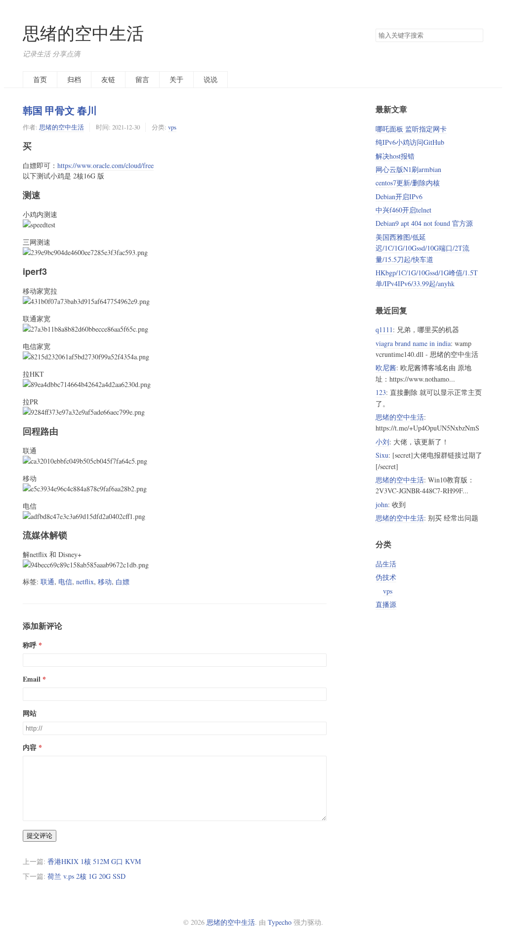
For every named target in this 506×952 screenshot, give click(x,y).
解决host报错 (395, 156)
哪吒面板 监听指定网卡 (411, 128)
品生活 (386, 563)
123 (381, 392)
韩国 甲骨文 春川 (60, 110)
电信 (65, 581)
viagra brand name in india (413, 343)
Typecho (280, 922)
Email (32, 679)
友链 (108, 79)
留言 (142, 79)
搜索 (475, 36)
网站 (30, 713)
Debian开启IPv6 (399, 196)
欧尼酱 (386, 367)
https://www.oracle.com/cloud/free (105, 165)
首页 (40, 79)
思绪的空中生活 (83, 32)
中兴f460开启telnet (403, 210)
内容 (30, 747)
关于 (176, 79)
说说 (210, 79)
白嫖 (122, 581)
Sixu (382, 455)
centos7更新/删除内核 (408, 182)
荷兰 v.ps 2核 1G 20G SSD (86, 876)
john (382, 504)
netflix (85, 581)
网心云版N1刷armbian (408, 169)
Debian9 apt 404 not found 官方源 (424, 223)
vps (172, 127)
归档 (74, 79)
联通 (47, 581)
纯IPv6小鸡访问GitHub (410, 142)
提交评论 (39, 835)
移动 (105, 581)
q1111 (384, 329)
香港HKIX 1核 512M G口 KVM (94, 861)
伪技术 (386, 577)
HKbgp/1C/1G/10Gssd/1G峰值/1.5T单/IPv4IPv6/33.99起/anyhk (427, 278)
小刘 (382, 441)
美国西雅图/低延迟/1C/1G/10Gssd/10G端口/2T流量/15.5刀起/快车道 (422, 248)
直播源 (386, 604)
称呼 (30, 645)
